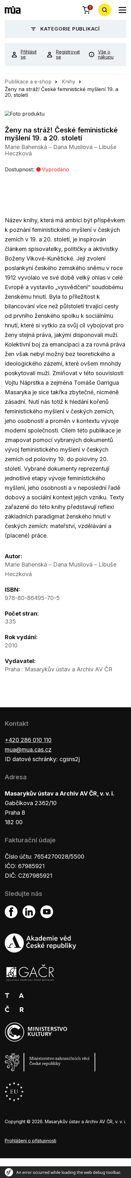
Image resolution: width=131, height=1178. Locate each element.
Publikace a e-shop (28, 81)
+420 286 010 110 (28, 740)
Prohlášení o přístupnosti (30, 1140)
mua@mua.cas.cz (28, 749)
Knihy (68, 81)
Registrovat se (67, 54)
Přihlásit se (29, 54)
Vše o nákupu (106, 54)
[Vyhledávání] (104, 10)
